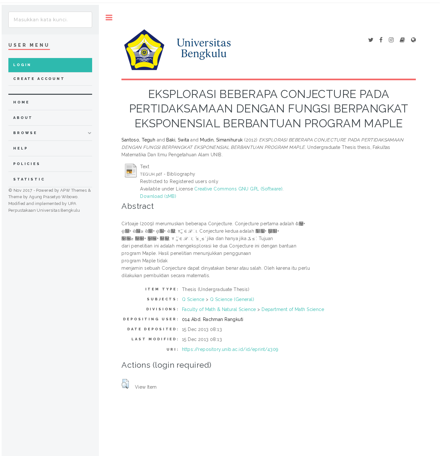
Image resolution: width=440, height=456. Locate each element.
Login (22, 65)
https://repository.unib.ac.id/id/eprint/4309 (230, 349)
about (23, 118)
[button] (125, 384)
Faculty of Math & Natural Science (219, 309)
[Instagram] (391, 40)
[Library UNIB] (413, 40)
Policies (27, 164)
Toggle (109, 17)
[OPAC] (402, 40)
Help (20, 148)
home (21, 102)
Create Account (39, 79)
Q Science (193, 299)
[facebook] (381, 40)
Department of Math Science (293, 309)
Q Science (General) (232, 299)
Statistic (29, 179)
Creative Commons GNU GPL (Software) (238, 188)
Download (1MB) (158, 196)
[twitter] (370, 40)
